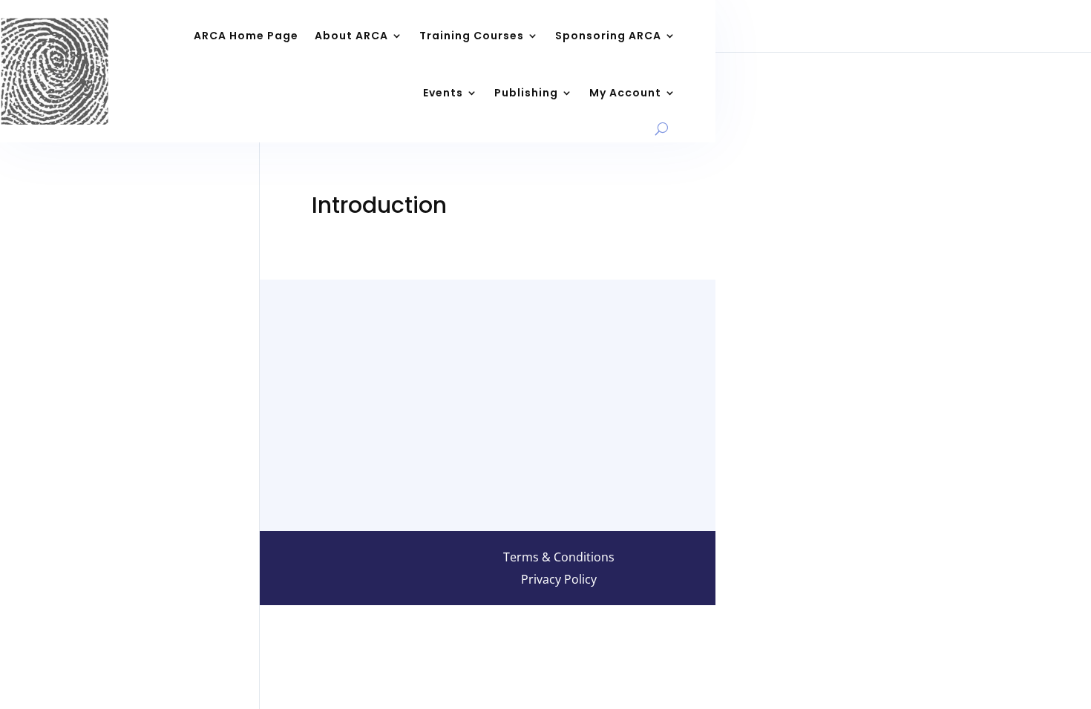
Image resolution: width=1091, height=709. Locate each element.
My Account (625, 92)
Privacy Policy (559, 580)
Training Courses (471, 35)
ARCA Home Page (246, 35)
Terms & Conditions (559, 558)
